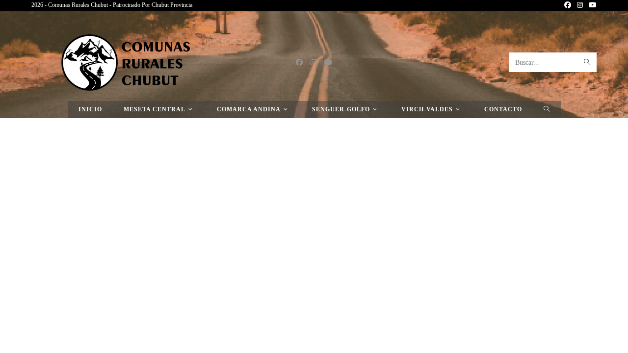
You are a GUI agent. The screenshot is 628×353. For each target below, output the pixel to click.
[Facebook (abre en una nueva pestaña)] (567, 5)
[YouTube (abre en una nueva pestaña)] (591, 5)
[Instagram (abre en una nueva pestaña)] (580, 5)
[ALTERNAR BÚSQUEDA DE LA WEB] (547, 109)
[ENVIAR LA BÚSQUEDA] (587, 62)
